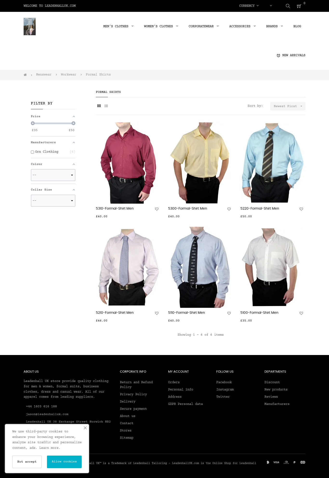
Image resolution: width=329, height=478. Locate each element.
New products (276, 390)
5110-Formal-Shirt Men (186, 312)
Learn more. (49, 448)
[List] (106, 106)
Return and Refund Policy (136, 385)
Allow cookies (64, 461)
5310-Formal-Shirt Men (115, 208)
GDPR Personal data (185, 404)
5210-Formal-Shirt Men (115, 312)
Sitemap (126, 438)
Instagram (225, 390)
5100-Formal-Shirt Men (259, 312)
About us (127, 416)
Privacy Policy (133, 394)
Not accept (27, 462)
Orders (174, 382)
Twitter (223, 397)
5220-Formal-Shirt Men (259, 208)
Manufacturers (277, 404)
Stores (126, 431)
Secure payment (133, 409)
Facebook (224, 382)
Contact (126, 423)
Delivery (127, 402)
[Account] (271, 6)
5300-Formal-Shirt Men (187, 208)
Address (175, 397)
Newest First (288, 106)
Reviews (271, 397)
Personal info (180, 390)
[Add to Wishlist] (157, 209)
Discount (272, 382)
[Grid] (99, 106)
